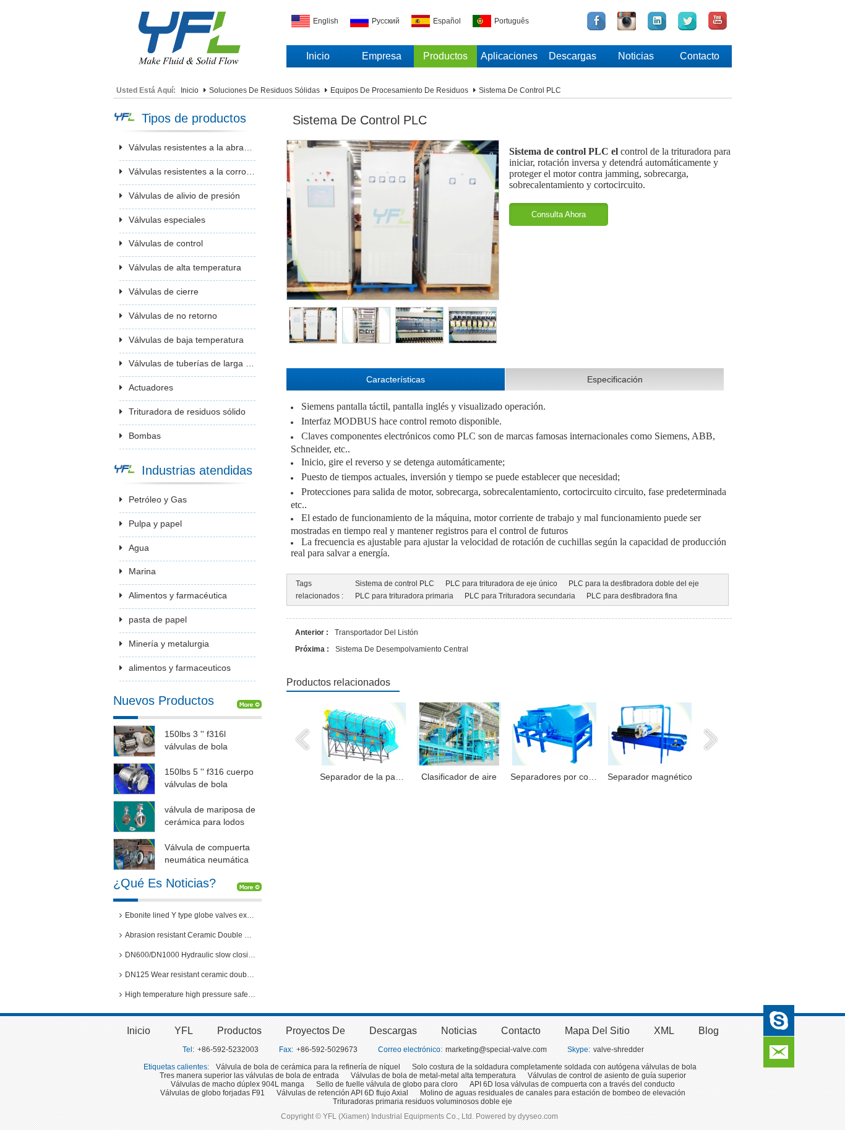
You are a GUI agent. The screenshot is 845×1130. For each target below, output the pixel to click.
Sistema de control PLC (394, 583)
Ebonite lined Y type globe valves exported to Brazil (190, 915)
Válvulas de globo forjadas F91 (212, 1093)
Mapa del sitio (597, 1030)
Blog (708, 1030)
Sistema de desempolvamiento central (401, 649)
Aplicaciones (509, 56)
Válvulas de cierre (164, 291)
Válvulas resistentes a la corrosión (192, 171)
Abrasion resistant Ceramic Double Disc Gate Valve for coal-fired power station (190, 935)
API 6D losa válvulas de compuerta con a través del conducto (572, 1084)
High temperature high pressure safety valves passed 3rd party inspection (190, 994)
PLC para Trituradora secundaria (520, 596)
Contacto (699, 56)
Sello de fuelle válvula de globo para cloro (387, 1084)
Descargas (572, 56)
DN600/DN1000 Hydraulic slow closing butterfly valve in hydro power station (190, 955)
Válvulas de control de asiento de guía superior (607, 1075)
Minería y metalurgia (169, 644)
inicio (138, 1030)
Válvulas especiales (167, 220)
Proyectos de (315, 1030)
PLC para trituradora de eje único (501, 583)
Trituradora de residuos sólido (187, 411)
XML (664, 1030)
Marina (142, 571)
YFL (183, 1030)
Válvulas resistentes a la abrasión (192, 147)
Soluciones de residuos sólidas (264, 90)
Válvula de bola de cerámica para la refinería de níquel (308, 1067)
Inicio (318, 56)
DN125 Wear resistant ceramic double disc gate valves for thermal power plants (190, 974)
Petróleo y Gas (158, 499)
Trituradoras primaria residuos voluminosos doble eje (422, 1101)
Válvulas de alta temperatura (185, 267)
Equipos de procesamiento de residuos (399, 90)
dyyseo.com (538, 1116)
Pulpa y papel (155, 523)
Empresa (381, 56)
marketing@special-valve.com (496, 1049)
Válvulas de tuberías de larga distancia (192, 363)
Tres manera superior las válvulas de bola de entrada (249, 1075)
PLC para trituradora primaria (404, 596)
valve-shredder (618, 1049)
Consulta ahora (558, 214)
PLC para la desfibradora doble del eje (633, 583)
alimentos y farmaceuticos (180, 668)
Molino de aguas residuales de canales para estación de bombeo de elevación (552, 1093)
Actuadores (151, 387)
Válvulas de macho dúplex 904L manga (237, 1084)
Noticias (636, 56)
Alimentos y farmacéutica (178, 595)
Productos (445, 56)
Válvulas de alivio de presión (184, 196)
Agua (139, 548)
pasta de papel (158, 619)
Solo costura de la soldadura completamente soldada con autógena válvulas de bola (554, 1067)
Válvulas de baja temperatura (186, 340)
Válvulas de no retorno (173, 316)
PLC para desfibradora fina (631, 596)
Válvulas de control (166, 243)
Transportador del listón (376, 632)
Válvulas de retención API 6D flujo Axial (342, 1093)
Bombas (145, 436)
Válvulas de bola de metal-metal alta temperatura (433, 1075)
